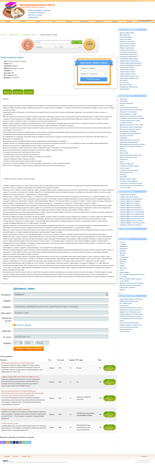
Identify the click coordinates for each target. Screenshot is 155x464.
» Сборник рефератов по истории (129, 203)
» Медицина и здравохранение (128, 142)
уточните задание (23, 325)
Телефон (7, 343)
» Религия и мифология (126, 164)
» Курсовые (122, 251)
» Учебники (122, 244)
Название (7, 307)
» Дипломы (122, 253)
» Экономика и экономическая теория (131, 183)
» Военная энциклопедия (126, 48)
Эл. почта (7, 337)
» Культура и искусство (126, 136)
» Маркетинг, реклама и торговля (129, 140)
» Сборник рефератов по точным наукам (131, 212)
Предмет (7, 301)
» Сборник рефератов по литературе (130, 207)
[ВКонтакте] (4, 442)
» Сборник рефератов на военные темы (131, 210)
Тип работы (6, 295)
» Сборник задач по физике (127, 195)
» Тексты (121, 264)
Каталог (38, 21)
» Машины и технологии (126, 41)
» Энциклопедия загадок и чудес (129, 76)
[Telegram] (30, 442)
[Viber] (20, 442)
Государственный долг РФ (9, 423)
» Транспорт (123, 174)
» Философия (123, 177)
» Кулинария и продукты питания (129, 133)
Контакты (144, 456)
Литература (29, 92)
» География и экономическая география (131, 118)
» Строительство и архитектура (129, 170)
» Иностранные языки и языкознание (130, 127)
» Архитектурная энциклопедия (129, 61)
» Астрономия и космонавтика (128, 107)
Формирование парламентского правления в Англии (17, 363)
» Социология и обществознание (129, 166)
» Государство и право (125, 123)
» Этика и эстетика (125, 187)
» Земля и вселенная (125, 39)
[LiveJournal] (17, 442)
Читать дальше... (125, 331)
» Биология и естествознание (128, 112)
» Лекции (122, 255)
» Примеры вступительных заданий (130, 285)
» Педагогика (123, 151)
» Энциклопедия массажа (127, 69)
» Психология (123, 159)
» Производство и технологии (128, 157)
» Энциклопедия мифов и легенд (129, 78)
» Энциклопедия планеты (127, 50)
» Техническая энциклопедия (128, 56)
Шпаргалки (99, 21)
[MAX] (1, 442)
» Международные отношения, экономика (132, 144)
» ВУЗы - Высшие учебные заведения (130, 279)
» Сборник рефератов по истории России (131, 214)
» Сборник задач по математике (129, 197)
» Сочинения (123, 277)
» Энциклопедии (124, 89)
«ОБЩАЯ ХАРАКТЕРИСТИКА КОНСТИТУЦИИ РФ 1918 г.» (20, 377)
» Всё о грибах (123, 80)
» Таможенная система (126, 172)
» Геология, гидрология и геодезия (129, 120)
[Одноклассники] (7, 442)
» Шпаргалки (123, 246)
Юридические (13, 35)
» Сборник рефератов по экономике (130, 205)
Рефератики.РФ (145, 462)
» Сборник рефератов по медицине (129, 201)
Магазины (69, 21)
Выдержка (7, 92)
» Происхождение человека (127, 46)
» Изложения (123, 259)
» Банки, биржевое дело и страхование (131, 110)
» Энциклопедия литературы (128, 54)
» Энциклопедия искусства (127, 74)
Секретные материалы (147, 1)
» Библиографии (124, 272)
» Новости (122, 290)
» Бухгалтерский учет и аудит (128, 114)
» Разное (121, 162)
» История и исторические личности (130, 129)
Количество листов (7, 319)
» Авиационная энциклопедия (128, 59)
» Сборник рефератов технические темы (131, 218)
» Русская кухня (124, 82)
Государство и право (29, 35)
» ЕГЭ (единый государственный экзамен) (132, 274)
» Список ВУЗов (124, 281)
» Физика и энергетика (126, 103)
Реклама (15, 456)
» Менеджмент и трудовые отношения (130, 146)
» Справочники (124, 257)
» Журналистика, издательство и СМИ (131, 125)
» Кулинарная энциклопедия (128, 52)
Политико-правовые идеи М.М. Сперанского (15, 409)
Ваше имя (7, 331)
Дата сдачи (6, 313)
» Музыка (122, 149)
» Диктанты (122, 261)
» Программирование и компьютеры (130, 155)
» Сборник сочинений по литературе (130, 225)
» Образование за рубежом (127, 287)
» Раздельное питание (125, 85)
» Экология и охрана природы (128, 181)
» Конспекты (123, 268)
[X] (14, 442)
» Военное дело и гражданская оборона (131, 116)
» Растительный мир (125, 37)
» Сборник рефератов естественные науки (132, 223)
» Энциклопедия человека (127, 72)
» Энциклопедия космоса (126, 67)
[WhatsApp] (23, 442)
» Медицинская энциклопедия (128, 87)
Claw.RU (147, 460)
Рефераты (115, 21)
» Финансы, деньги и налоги (127, 179)
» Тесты (121, 270)
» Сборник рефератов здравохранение (130, 199)
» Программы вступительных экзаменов (131, 283)
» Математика (123, 101)
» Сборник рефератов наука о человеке (131, 220)
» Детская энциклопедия (126, 33)
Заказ (53, 21)
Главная (7, 21)
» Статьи (121, 242)
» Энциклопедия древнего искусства (130, 65)
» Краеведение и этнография (127, 131)
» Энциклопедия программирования (130, 63)
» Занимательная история (127, 43)
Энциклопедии (84, 21)
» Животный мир (124, 35)
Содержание (18, 92)
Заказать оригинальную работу (109, 368)
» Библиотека (123, 248)
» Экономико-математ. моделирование (131, 185)
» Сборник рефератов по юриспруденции (131, 216)
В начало (23, 21)
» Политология (123, 153)
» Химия (121, 105)
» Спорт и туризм (124, 168)
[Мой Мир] (11, 442)
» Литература (123, 99)
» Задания (122, 266)
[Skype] (26, 442)
